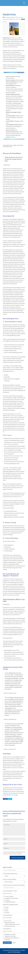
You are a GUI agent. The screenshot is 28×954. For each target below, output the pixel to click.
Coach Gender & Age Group (10, 873)
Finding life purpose (10, 901)
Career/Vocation (9, 896)
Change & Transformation (11, 898)
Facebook (5, 798)
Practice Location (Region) (9, 879)
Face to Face (8, 920)
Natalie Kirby (12, 19)
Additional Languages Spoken (10, 904)
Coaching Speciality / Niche (10, 891)
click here (13, 137)
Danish (7, 907)
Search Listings (7, 942)
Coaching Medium (7, 915)
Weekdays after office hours (12, 938)
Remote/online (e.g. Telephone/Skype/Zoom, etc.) (12, 923)
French (7, 910)
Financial (7, 900)
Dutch (6, 909)
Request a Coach (10, 795)
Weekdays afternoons (10, 936)
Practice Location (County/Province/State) (14, 885)
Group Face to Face (10, 926)
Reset (14, 942)
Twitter (10, 798)
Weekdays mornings (10, 934)
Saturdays (7, 939)
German (7, 912)
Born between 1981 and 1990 (11, 17)
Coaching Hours (7, 928)
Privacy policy (16, 952)
